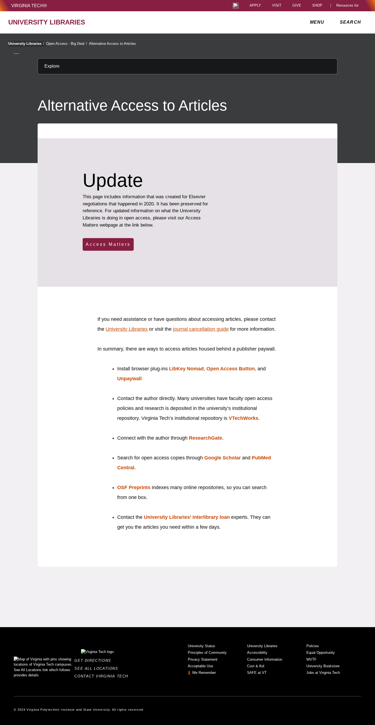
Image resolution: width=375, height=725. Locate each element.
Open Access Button (230, 368)
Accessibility (257, 652)
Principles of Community (207, 652)
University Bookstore (323, 666)
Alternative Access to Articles (112, 44)
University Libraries (26, 44)
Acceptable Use (200, 666)
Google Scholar (223, 458)
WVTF (311, 659)
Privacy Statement (202, 659)
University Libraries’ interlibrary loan (187, 517)
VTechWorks (243, 418)
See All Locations (97, 668)
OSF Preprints (133, 487)
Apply (255, 5)
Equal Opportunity (320, 652)
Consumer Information (264, 659)
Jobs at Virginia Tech (323, 673)
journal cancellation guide (201, 329)
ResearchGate (205, 438)
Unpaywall (129, 378)
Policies (312, 646)
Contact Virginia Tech (102, 676)
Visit (276, 5)
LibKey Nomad (186, 368)
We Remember (204, 673)
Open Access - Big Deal (66, 44)
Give (296, 5)
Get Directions (94, 660)
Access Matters (108, 244)
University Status (201, 646)
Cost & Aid (255, 666)
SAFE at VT (257, 673)
